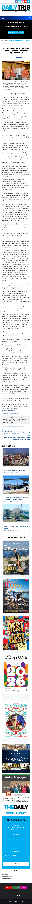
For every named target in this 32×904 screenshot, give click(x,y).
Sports (6, 40)
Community (15, 885)
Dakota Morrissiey (14, 472)
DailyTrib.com (19, 57)
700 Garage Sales (7, 878)
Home (3, 40)
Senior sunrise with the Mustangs (14, 470)
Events (26, 885)
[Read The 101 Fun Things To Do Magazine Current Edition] (16, 596)
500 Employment (7, 876)
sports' (22, 426)
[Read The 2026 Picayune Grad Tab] (16, 673)
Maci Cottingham (14, 501)
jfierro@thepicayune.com (10, 414)
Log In (22, 32)
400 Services (5, 874)
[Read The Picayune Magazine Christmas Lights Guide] (16, 719)
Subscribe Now (12, 32)
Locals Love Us (8, 887)
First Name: (16, 834)
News (5, 885)
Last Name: (16, 843)
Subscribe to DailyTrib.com (16, 896)
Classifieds (21, 885)
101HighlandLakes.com (9, 410)
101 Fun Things (16, 887)
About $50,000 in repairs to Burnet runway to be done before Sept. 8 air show (16, 437)
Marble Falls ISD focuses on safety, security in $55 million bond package (16, 432)
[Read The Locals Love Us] (16, 633)
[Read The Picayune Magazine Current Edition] (16, 558)
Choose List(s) (16, 825)
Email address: (16, 852)
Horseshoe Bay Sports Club (12, 426)
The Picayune (23, 887)
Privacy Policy (16, 892)
